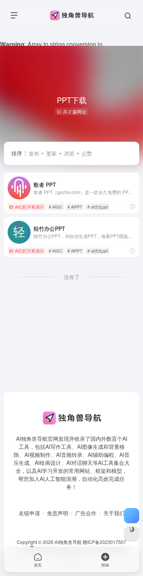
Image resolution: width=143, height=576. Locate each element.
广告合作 (85, 513)
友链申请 (29, 513)
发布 (34, 153)
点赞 (86, 153)
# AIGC (56, 207)
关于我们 (114, 513)
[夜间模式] (131, 534)
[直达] (132, 207)
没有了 (72, 277)
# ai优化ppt (97, 207)
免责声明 (57, 513)
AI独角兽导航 (68, 542)
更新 (51, 153)
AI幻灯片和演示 (29, 207)
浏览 (69, 153)
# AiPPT (74, 207)
